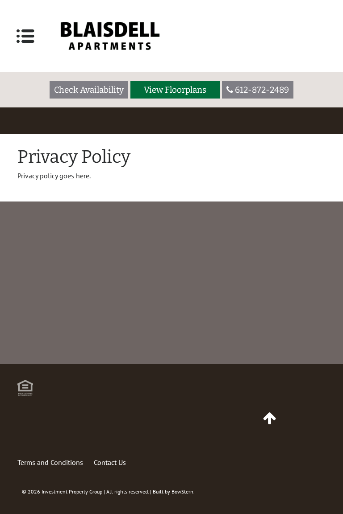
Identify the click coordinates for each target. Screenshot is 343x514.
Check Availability (89, 90)
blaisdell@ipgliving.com (286, 349)
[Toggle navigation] (25, 36)
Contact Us (110, 462)
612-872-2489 (180, 338)
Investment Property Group (72, 491)
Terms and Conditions (50, 462)
